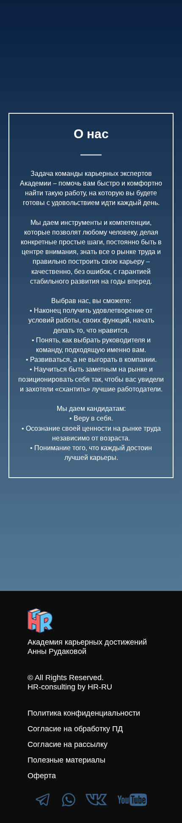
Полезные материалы (66, 760)
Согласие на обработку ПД (75, 729)
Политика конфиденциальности (84, 713)
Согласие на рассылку (68, 744)
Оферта (42, 775)
